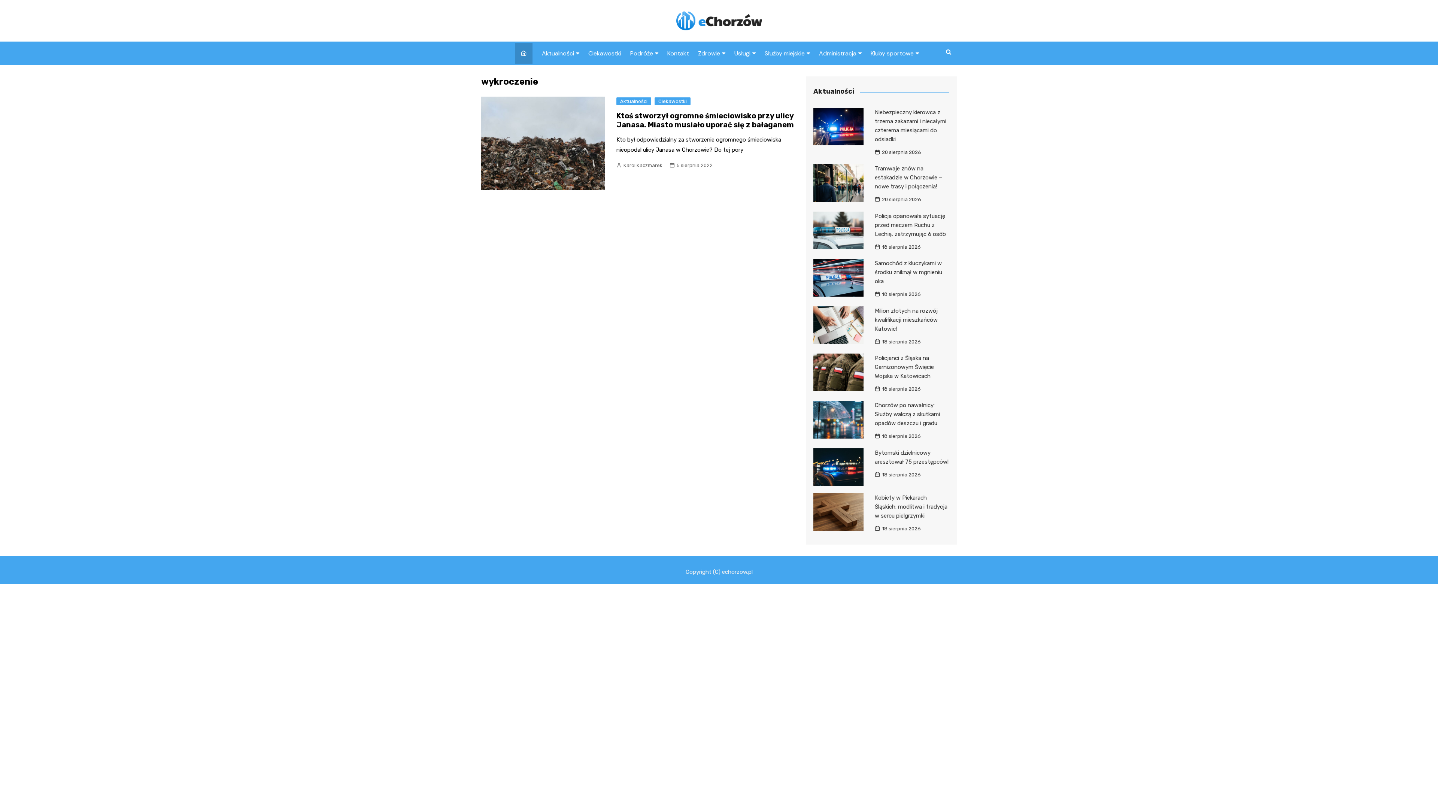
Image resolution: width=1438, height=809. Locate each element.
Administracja (837, 53)
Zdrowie (709, 53)
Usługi (742, 53)
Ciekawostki (604, 53)
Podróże (641, 53)
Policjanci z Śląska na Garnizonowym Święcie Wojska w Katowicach (904, 367)
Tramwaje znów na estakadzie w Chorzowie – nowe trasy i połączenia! (908, 177)
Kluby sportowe (892, 53)
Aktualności (558, 53)
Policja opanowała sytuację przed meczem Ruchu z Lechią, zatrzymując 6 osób (910, 225)
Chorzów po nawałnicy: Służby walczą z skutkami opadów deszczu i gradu (907, 414)
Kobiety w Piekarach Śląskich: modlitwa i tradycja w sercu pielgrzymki (911, 506)
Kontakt (678, 53)
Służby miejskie (785, 53)
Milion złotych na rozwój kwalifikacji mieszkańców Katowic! (906, 319)
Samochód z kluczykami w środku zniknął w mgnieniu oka (908, 272)
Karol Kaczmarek (643, 165)
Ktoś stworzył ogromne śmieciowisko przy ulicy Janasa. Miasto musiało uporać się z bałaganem (705, 120)
